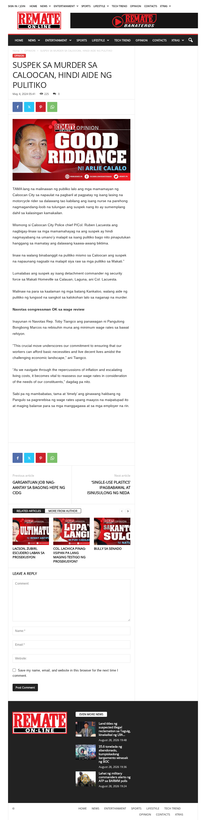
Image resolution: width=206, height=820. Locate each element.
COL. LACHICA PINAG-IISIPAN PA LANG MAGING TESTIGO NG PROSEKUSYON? (69, 555)
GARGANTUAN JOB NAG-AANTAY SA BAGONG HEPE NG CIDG (39, 487)
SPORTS (85, 6)
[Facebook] (18, 107)
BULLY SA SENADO (108, 548)
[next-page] (127, 511)
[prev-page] (121, 511)
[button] (190, 40)
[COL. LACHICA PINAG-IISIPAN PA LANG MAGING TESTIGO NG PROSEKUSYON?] (71, 531)
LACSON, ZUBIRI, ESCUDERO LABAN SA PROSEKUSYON (28, 552)
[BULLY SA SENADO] (112, 531)
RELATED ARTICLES (29, 511)
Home (16, 50)
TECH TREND (119, 6)
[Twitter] (29, 107)
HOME (33, 6)
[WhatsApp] (52, 107)
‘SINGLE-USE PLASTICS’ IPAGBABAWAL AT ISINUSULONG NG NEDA (108, 487)
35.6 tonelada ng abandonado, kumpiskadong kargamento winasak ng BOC (113, 754)
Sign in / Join (16, 6)
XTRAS (163, 6)
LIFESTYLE (99, 6)
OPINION (135, 6)
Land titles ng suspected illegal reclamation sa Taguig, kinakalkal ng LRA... (115, 729)
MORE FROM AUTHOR (62, 511)
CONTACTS (150, 6)
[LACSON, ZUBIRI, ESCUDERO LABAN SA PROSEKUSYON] (31, 531)
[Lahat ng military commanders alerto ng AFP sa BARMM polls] (86, 778)
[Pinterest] (41, 107)
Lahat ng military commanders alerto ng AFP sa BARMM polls (115, 777)
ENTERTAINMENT (64, 6)
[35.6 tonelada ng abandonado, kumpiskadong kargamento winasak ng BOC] (86, 752)
